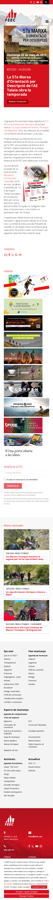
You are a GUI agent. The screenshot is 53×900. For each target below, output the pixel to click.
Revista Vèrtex (34, 767)
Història (7, 659)
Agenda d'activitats (13, 763)
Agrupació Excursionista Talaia (10, 178)
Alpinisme (8, 721)
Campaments (9, 781)
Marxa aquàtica (10, 740)
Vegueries (8, 670)
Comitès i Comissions (13, 702)
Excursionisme (34, 737)
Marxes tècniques (17, 102)
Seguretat (32, 662)
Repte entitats (10, 777)
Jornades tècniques (12, 785)
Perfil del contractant (12, 695)
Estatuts (7, 666)
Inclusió (31, 666)
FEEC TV (31, 763)
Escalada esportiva (36, 731)
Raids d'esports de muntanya (36, 745)
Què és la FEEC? (10, 655)
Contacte (32, 856)
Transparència (10, 662)
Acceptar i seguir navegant (26, 892)
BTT (30, 721)
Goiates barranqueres (13, 792)
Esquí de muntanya (12, 737)
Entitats (7, 680)
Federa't (31, 659)
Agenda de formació (37, 655)
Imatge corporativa (12, 691)
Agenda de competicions (15, 714)
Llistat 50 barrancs (11, 788)
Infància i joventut (35, 670)
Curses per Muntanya (37, 725)
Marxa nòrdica (34, 740)
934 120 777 (9, 850)
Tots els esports (11, 717)
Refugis (31, 677)
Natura (31, 673)
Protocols (8, 673)
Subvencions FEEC (11, 684)
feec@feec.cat (35, 836)
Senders (31, 684)
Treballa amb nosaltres (13, 698)
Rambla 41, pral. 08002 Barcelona (11, 837)
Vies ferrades (9, 795)
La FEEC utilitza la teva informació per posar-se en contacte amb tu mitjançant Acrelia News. (23, 493)
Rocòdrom (8, 687)
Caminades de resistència (10, 726)
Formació (32, 680)
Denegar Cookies (26, 896)
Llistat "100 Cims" (11, 767)
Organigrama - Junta (12, 677)
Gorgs (6, 774)
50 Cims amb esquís (12, 770)
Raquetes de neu (11, 750)
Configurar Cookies (39, 887)
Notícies (11, 69)
